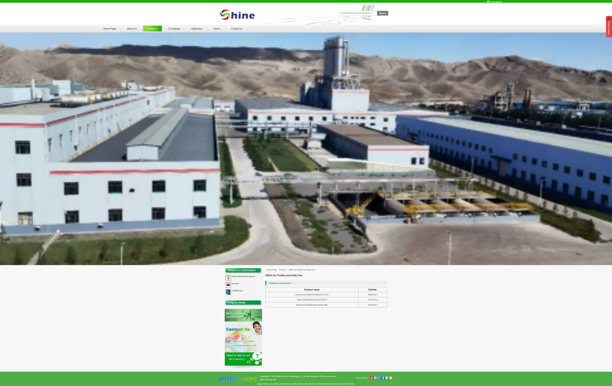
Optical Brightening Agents (285, 384)
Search (382, 13)
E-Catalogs (174, 28)
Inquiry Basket (496, 2)
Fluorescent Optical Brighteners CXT (312, 295)
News (217, 28)
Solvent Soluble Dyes (307, 384)
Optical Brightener (265, 384)
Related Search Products (344, 384)
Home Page (109, 28)
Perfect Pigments (324, 384)
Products (152, 28)
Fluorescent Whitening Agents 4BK (312, 305)
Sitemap (268, 380)
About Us (132, 28)
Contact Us (237, 28)
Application (197, 28)
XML (275, 380)
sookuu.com (331, 376)
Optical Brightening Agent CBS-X (312, 300)
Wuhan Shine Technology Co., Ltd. (291, 376)
